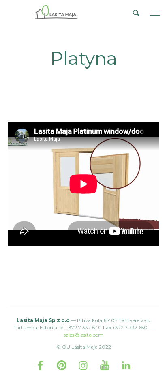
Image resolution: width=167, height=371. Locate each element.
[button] (155, 13)
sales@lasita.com (83, 335)
